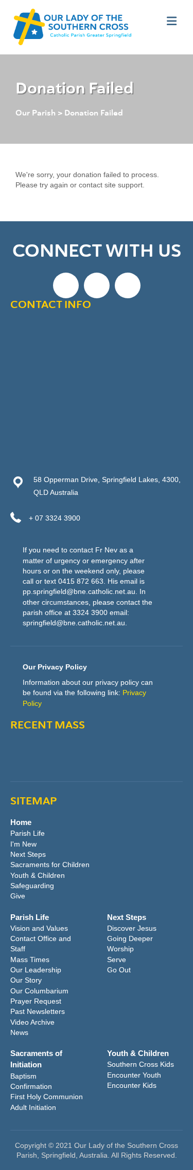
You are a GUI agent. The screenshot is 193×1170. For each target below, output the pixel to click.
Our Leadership (35, 970)
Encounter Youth (134, 1075)
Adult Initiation (33, 1107)
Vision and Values (39, 928)
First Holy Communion (46, 1096)
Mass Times (29, 959)
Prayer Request (35, 1001)
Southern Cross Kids (140, 1064)
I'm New (23, 844)
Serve (116, 959)
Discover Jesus (131, 928)
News (19, 1032)
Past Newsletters (37, 1011)
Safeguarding (32, 885)
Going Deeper (130, 938)
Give (17, 896)
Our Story (26, 980)
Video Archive (32, 1022)
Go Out (119, 970)
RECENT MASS (47, 726)
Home (20, 822)
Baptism (23, 1076)
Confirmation (31, 1086)
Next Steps (28, 854)
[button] (66, 285)
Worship (120, 949)
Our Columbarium (39, 991)
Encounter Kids (131, 1085)
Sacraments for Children (50, 864)
